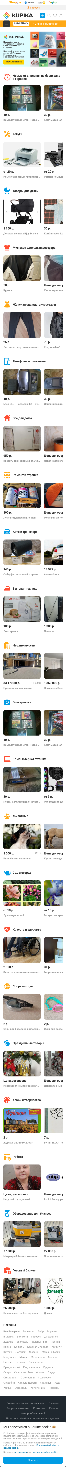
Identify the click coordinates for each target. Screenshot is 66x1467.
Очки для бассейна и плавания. (22, 1029)
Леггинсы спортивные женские (22, 347)
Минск (23, 1357)
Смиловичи (10, 1377)
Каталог (54, 1408)
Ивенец (55, 1341)
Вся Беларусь (11, 1331)
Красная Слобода (37, 1346)
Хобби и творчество (27, 1100)
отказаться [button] (21, 1452)
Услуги (17, 134)
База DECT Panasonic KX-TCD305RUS (22, 404)
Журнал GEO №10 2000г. (18, 1142)
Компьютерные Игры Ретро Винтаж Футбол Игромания (22, 119)
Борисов (52, 1331)
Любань (33, 1352)
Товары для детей (25, 191)
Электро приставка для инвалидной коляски (22, 972)
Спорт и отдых (23, 986)
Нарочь (7, 1362)
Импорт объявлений (45, 23)
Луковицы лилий (13, 915)
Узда (57, 1382)
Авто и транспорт (25, 532)
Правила (54, 1403)
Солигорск (44, 1377)
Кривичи (57, 1346)
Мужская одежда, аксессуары (34, 247)
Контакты (39, 1408)
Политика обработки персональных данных (33, 1418)
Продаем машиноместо (17, 688)
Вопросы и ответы (18, 1408)
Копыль (19, 1346)
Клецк (7, 1346)
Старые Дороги (27, 1382)
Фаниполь (21, 1387)
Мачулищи (9, 1357)
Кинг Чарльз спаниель (17, 858)
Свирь (7, 1372)
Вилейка (8, 1336)
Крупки (7, 1352)
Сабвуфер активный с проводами (22, 574)
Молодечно (38, 1357)
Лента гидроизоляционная (19, 517)
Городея (36, 1336)
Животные (20, 816)
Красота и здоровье (27, 929)
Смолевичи (28, 1377)
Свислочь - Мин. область (29, 1372)
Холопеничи (38, 1387)
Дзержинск (51, 1336)
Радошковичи (31, 1367)
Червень (54, 1387)
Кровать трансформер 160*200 (22, 460)
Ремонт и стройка (25, 475)
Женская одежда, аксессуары (34, 304)
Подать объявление (14, 62)
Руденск (48, 1367)
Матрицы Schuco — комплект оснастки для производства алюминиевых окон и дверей (22, 1256)
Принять (33, 1460)
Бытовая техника (25, 588)
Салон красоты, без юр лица (20, 1313)
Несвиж (20, 1362)
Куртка (7, 290)
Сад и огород (22, 872)
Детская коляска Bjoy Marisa (20, 233)
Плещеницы (35, 1362)
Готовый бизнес (24, 1270)
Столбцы (45, 1382)
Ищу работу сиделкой (16, 1199)
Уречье (7, 1387)
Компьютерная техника (30, 759)
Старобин (9, 1382)
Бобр (41, 1331)
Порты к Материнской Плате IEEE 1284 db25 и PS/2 (22, 801)
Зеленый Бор (39, 1341)
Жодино (8, 1341)
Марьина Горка (51, 1352)
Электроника (22, 702)
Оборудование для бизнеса (32, 1213)
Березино (29, 1331)
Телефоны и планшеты (29, 361)
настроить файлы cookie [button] (44, 1452)
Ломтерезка (10, 631)
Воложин (22, 1336)
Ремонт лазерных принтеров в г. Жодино (22, 176)
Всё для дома (22, 418)
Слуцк (51, 1372)
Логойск (20, 1352)
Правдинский (11, 1367)
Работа (18, 1157)
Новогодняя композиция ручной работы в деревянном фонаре (22, 1085)
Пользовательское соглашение (25, 1403)
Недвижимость (24, 645)
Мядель (52, 1357)
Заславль (22, 1341)
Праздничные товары (28, 1043)
